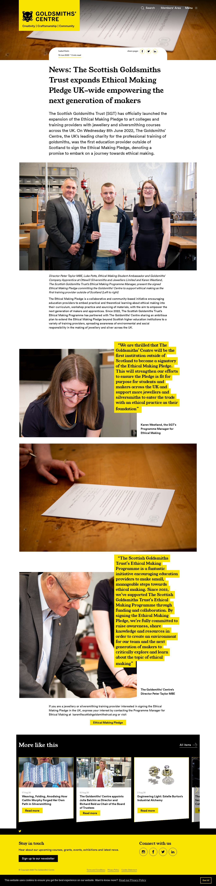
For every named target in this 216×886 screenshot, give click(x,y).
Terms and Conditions (96, 869)
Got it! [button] (206, 880)
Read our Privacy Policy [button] (132, 880)
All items (185, 745)
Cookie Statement (129, 869)
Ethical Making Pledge (108, 722)
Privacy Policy (113, 869)
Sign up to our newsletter (38, 858)
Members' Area (171, 8)
